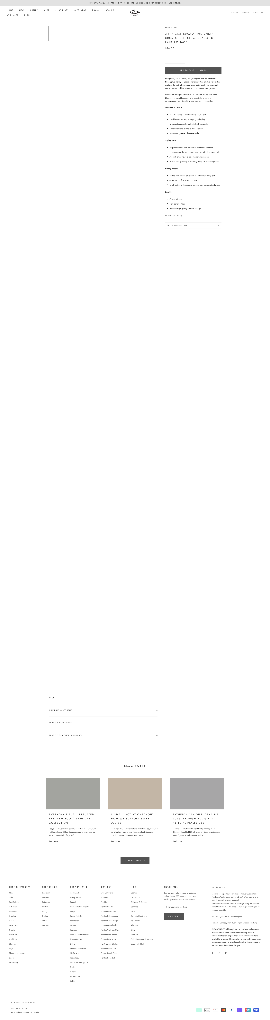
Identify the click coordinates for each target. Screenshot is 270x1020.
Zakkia (73, 981)
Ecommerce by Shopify (29, 1012)
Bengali (73, 902)
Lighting (12, 916)
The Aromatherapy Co (79, 962)
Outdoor (45, 925)
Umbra (73, 971)
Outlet (34, 10)
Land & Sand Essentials (79, 934)
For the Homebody (109, 925)
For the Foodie (107, 906)
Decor (11, 920)
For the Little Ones (108, 911)
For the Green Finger (109, 920)
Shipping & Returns (60, 710)
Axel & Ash (74, 892)
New (21, 10)
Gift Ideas (80, 10)
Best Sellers (14, 902)
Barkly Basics (75, 897)
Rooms (96, 10)
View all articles (135, 860)
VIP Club (134, 934)
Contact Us (135, 897)
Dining (45, 916)
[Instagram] (219, 952)
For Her (104, 902)
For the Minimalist (108, 948)
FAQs (52, 698)
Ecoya (72, 911)
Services (134, 906)
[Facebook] (174, 215)
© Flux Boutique (20, 1008)
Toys (11, 948)
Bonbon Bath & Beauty (79, 906)
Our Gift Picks (107, 892)
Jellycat (73, 925)
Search (245, 13)
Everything (13, 962)
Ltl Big (72, 943)
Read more (53, 841)
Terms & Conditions (61, 722)
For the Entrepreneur (109, 916)
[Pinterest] (181, 215)
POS (13, 1012)
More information (177, 225)
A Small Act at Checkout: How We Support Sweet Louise (133, 819)
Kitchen (45, 906)
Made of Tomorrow (78, 948)
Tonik (72, 967)
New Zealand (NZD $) (21, 1003)
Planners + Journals (17, 953)
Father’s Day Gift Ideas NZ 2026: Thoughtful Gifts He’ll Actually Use (196, 819)
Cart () (258, 12)
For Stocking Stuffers (109, 943)
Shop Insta (62, 10)
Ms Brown (74, 953)
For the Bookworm (108, 939)
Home (10, 10)
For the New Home (109, 934)
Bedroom (46, 892)
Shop (47, 10)
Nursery (45, 897)
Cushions (13, 939)
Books (11, 957)
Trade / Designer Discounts (66, 735)
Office (44, 920)
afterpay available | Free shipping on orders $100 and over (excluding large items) (135, 3)
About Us (135, 925)
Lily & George (76, 939)
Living (44, 911)
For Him (104, 897)
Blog (27, 15)
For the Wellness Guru (110, 930)
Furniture (12, 911)
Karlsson (73, 930)
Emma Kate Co (76, 916)
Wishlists (12, 15)
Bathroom (46, 902)
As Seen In (135, 920)
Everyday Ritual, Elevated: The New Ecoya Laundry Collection (72, 819)
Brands (110, 10)
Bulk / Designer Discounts (142, 939)
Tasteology (74, 957)
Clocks (12, 930)
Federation (74, 920)
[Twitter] (178, 215)
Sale (11, 897)
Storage (12, 943)
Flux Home (171, 27)
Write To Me (75, 976)
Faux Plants (13, 925)
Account (233, 13)
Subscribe (174, 916)
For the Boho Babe (108, 957)
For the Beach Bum (109, 953)
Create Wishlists (137, 943)
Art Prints (13, 934)
